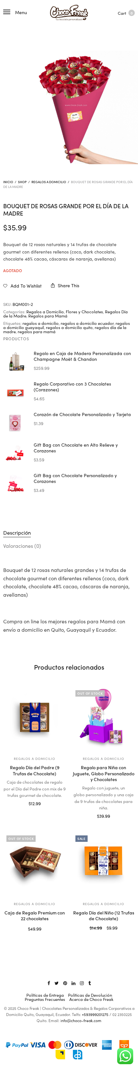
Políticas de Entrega (45, 995)
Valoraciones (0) (22, 545)
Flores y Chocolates (84, 311)
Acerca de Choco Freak (91, 999)
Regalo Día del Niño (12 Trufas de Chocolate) (103, 915)
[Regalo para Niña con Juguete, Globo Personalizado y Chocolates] (103, 718)
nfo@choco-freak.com (81, 1020)
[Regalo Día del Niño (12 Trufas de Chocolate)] (103, 863)
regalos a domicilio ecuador (87, 323)
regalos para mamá (37, 331)
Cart (125, 13)
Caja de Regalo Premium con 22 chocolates (34, 915)
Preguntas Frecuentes (45, 999)
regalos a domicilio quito (69, 327)
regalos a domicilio (40, 323)
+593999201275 (95, 1014)
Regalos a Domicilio (48, 182)
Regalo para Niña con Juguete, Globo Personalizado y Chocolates (103, 773)
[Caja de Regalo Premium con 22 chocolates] (34, 863)
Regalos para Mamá (47, 316)
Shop (22, 182)
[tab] (69, 533)
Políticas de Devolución (90, 995)
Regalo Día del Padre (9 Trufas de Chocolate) (34, 770)
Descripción (17, 532)
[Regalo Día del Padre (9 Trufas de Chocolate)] (34, 718)
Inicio (8, 182)
